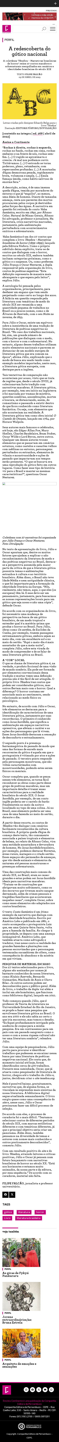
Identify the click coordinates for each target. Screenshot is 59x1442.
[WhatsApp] (51, 1389)
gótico (8, 1212)
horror (40, 1212)
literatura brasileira (28, 1218)
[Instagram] (26, 1389)
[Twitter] (12, 1195)
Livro (7, 1218)
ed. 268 (38, 133)
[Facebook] (5, 1195)
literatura (24, 1212)
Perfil (9, 40)
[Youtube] (45, 1389)
